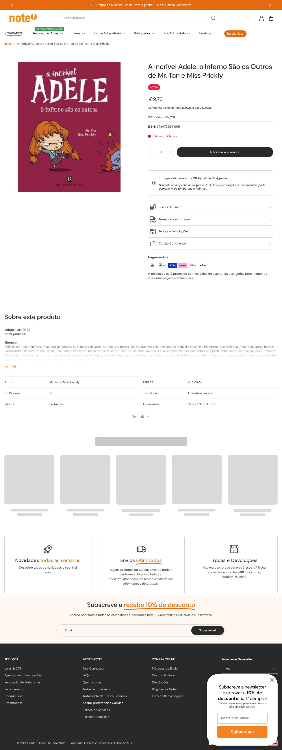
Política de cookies (96, 717)
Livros (76, 33)
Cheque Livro (13, 696)
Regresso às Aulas (45, 33)
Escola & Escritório (107, 33)
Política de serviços (96, 710)
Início (8, 44)
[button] (225, 152)
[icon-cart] (271, 18)
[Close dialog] (272, 680)
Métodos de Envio (165, 668)
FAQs (86, 675)
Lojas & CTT (12, 668)
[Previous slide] (12, 5)
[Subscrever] (272, 669)
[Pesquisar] (213, 18)
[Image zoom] (69, 127)
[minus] (152, 152)
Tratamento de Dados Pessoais (105, 696)
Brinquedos (142, 33)
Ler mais (10, 366)
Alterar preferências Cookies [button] (103, 703)
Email (227, 669)
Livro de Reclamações (167, 696)
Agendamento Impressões (23, 675)
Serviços (205, 33)
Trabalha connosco (96, 689)
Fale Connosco (93, 668)
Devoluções (160, 682)
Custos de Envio (163, 675)
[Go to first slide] (270, 5)
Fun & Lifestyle (175, 33)
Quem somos (92, 682)
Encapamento (14, 689)
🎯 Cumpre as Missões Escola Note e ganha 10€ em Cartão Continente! (141, 5)
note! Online (37, 743)
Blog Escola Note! (164, 689)
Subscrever (242, 731)
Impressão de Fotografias (22, 682)
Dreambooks (13, 703)
